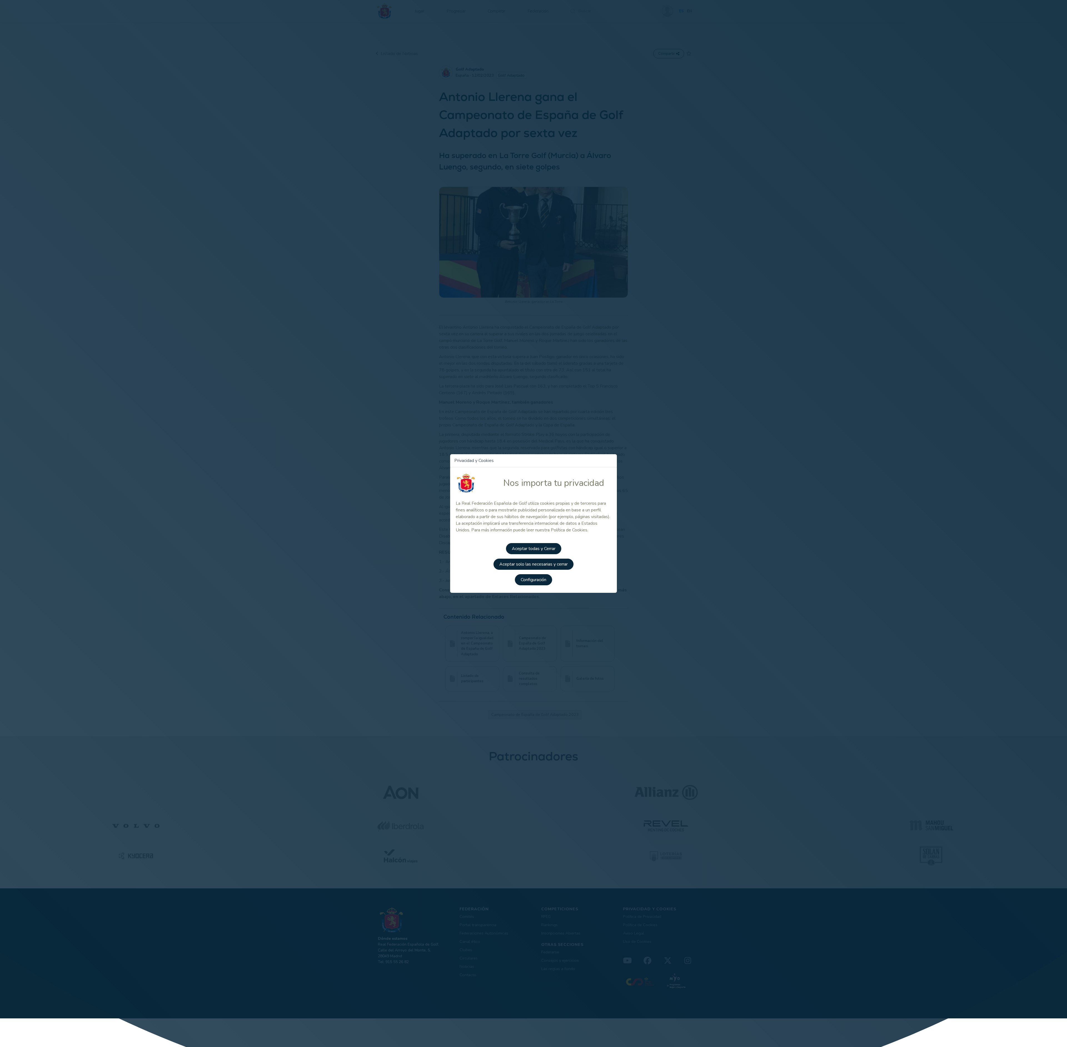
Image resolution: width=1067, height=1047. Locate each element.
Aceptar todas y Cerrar (533, 549)
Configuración (533, 580)
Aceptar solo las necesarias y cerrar (533, 564)
